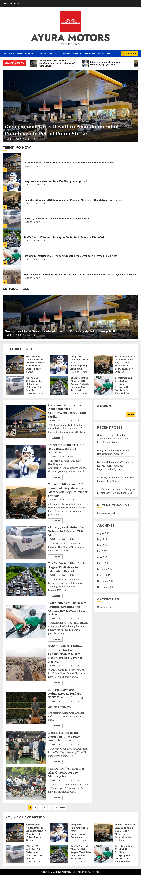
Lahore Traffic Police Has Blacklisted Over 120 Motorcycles (66, 772)
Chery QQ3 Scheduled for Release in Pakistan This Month (56, 218)
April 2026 (102, 557)
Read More (55, 438)
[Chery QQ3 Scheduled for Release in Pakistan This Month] (12, 218)
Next (62, 807)
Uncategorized (105, 606)
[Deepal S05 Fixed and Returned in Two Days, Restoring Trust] (26, 747)
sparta (53, 456)
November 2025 (105, 587)
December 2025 (105, 581)
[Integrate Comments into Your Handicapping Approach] (12, 181)
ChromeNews (79, 871)
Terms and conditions (97, 53)
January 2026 (104, 574)
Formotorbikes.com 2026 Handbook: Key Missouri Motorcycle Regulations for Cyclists (73, 199)
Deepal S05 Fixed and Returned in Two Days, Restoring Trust (64, 736)
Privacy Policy (48, 53)
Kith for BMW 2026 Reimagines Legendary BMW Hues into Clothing (65, 693)
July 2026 (102, 539)
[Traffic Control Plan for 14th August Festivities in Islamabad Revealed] (12, 237)
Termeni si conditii (70, 53)
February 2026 (104, 569)
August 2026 (103, 533)
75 (55, 807)
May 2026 (102, 551)
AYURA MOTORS (70, 37)
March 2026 (103, 563)
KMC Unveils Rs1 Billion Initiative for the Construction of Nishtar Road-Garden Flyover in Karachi (80, 274)
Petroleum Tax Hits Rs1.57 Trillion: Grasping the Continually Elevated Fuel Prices (70, 255)
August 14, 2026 (23, 139)
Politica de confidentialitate (19, 53)
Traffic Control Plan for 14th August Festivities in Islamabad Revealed (64, 237)
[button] (117, 53)
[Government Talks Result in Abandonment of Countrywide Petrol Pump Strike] (70, 106)
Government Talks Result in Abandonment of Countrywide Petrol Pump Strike (62, 130)
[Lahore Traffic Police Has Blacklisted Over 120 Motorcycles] (26, 783)
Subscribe (131, 53)
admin (9, 139)
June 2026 (102, 545)
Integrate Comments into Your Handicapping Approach (55, 181)
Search (104, 405)
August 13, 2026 (32, 222)
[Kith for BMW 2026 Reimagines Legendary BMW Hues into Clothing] (26, 708)
